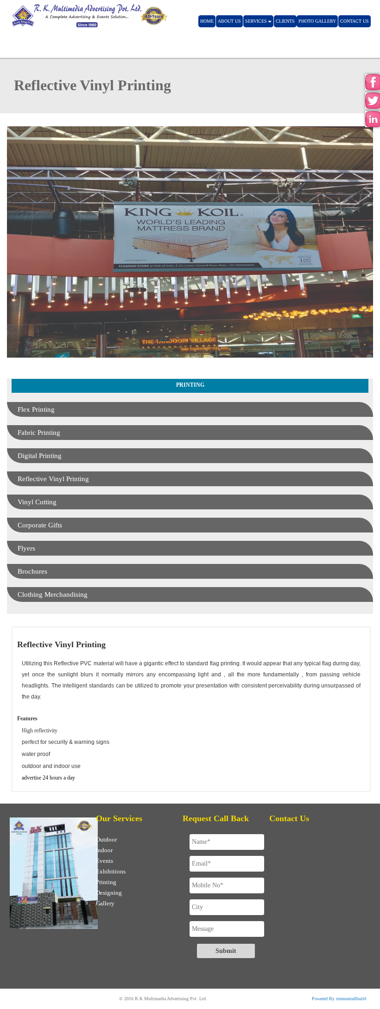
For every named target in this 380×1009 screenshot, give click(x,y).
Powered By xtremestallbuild (339, 998)
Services (256, 21)
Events (104, 860)
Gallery (105, 903)
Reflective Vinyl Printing (53, 479)
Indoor (104, 850)
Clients (285, 21)
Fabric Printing (39, 432)
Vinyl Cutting (37, 502)
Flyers (26, 548)
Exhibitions (111, 871)
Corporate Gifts (40, 525)
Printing (106, 882)
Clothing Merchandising (53, 594)
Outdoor (106, 839)
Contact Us (354, 21)
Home (207, 21)
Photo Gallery (317, 21)
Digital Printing (40, 455)
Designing (109, 892)
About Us (229, 21)
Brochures (32, 571)
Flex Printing (36, 409)
